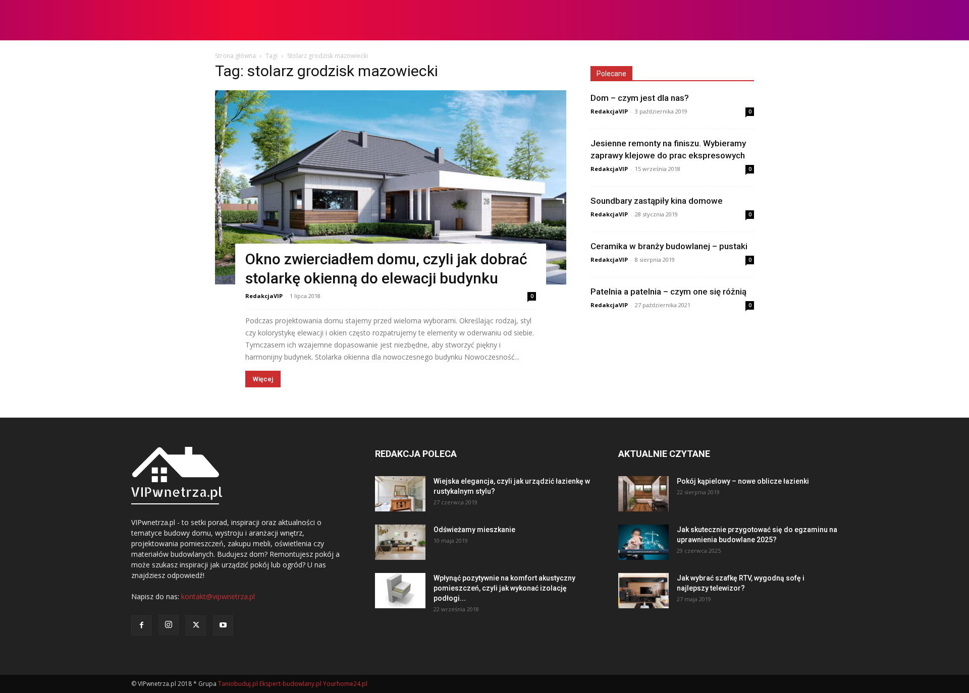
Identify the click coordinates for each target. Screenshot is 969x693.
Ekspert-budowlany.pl (290, 683)
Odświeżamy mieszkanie (474, 530)
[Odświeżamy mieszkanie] (400, 542)
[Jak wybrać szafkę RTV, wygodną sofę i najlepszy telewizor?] (643, 590)
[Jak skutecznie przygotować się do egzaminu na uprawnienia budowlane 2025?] (643, 542)
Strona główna (235, 55)
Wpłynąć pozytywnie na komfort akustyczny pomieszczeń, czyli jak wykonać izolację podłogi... (504, 588)
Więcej (263, 379)
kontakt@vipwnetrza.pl (218, 596)
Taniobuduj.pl (238, 683)
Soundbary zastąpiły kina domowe (656, 201)
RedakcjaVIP (264, 296)
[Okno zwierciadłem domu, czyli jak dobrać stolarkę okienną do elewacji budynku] (390, 187)
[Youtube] (223, 625)
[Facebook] (141, 625)
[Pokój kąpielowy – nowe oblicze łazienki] (643, 493)
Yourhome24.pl (345, 683)
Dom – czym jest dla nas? (639, 98)
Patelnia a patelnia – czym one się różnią (668, 291)
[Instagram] (168, 625)
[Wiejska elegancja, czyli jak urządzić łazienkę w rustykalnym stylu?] (400, 493)
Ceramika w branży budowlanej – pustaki (668, 246)
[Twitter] (196, 625)
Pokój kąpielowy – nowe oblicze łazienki (743, 481)
